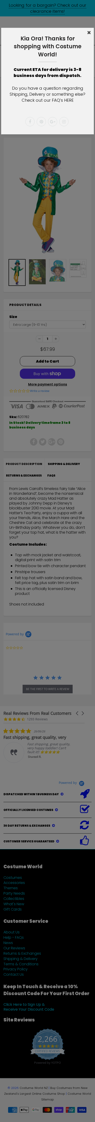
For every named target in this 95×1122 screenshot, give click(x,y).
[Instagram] (63, 121)
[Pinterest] (41, 121)
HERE (69, 100)
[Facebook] (30, 121)
